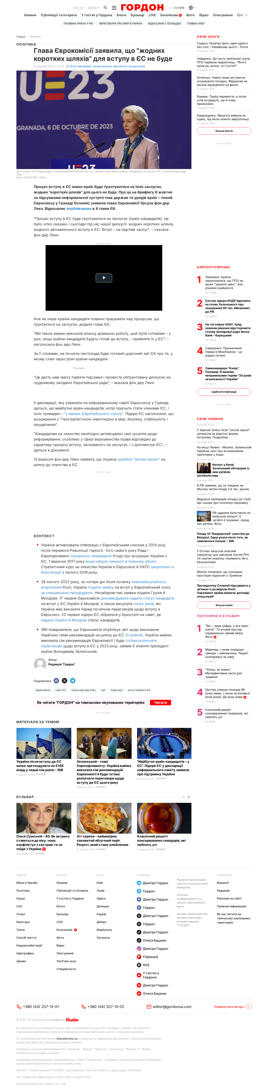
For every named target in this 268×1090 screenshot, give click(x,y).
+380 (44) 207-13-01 (41, 1006)
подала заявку (101, 587)
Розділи (62, 875)
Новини (30, 15)
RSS (146, 965)
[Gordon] (142, 8)
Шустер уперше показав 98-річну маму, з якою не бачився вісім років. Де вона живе (227, 693)
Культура (23, 922)
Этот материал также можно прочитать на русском (107, 66)
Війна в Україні (26, 883)
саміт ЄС (61, 690)
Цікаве (21, 961)
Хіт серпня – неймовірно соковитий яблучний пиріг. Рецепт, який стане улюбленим (103, 840)
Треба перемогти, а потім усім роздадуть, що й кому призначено (221, 100)
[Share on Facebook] (56, 681)
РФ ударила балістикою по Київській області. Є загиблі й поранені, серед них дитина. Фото (224, 518)
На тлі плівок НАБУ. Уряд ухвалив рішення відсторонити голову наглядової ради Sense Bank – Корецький (227, 330)
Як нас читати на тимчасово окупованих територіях (233, 918)
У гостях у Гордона (96, 15)
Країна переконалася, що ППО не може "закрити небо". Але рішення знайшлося (224, 282)
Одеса (101, 898)
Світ (19, 906)
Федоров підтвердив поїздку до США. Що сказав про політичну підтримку (224, 501)
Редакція (223, 890)
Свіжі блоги (208, 36)
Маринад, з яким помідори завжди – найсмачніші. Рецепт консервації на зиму (226, 653)
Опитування (223, 15)
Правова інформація (231, 906)
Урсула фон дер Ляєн (83, 690)
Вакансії (223, 883)
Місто (100, 875)
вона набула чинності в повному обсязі (121, 561)
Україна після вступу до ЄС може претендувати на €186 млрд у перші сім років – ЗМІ (40, 766)
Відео (204, 15)
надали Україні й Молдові (64, 620)
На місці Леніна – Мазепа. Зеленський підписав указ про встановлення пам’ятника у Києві (224, 450)
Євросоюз (117, 690)
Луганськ (103, 937)
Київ (100, 883)
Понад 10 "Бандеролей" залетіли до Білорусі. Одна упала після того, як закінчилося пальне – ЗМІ (223, 537)
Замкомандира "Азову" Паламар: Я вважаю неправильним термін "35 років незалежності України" (228, 373)
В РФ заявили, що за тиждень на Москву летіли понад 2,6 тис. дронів (223, 487)
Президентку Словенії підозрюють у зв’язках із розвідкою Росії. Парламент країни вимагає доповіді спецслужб (223, 591)
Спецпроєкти (66, 969)
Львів (100, 890)
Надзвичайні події (29, 945)
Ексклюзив (169, 15)
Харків (101, 914)
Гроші (20, 898)
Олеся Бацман (154, 940)
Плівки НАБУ (196, 23)
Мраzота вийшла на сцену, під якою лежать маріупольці (223, 117)
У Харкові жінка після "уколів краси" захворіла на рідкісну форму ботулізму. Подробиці (223, 433)
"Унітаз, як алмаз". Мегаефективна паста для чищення (223, 673)
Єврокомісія (43, 690)
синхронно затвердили (91, 556)
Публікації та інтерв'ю (59, 15)
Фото (190, 15)
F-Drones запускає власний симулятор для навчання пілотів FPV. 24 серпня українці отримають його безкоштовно (223, 556)
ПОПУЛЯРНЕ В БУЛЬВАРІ (218, 616)
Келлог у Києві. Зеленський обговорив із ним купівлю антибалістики (223, 470)
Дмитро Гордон (155, 883)
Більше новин (224, 605)
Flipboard (150, 957)
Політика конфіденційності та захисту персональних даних (191, 900)
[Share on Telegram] (72, 681)
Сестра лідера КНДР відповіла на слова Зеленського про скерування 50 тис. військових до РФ (227, 306)
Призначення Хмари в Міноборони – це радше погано (223, 351)
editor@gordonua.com (172, 1006)
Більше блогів (224, 130)
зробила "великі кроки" (139, 459)
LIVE (152, 15)
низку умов (143, 604)
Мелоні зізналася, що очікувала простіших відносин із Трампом (220, 573)
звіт (103, 690)
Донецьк (103, 906)
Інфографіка (25, 953)
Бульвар (137, 15)
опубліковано (79, 208)
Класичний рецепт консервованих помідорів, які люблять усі (161, 840)
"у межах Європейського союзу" (93, 414)
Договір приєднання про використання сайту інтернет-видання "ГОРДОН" (192, 919)
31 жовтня (134, 635)
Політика (35, 36)
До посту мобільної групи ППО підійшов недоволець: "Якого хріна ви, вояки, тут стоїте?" (223, 62)
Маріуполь (104, 930)
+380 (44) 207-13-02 (106, 1006)
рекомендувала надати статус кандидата (137, 598)
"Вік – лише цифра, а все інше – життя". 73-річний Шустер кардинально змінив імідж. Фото (227, 631)
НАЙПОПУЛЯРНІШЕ (213, 267)
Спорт (21, 914)
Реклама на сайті (229, 898)
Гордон (20, 36)
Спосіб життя (26, 937)
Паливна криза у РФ (78, 23)
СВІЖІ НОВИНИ (210, 419)
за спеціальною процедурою (67, 593)
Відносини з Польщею (164, 23)
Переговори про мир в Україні (120, 23)
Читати (160, 702)
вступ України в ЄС (139, 690)
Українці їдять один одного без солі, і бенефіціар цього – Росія (223, 45)
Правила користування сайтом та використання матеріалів (192, 883)
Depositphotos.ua (67, 1038)
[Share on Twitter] (64, 681)
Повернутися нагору (229, 1006)
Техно (20, 930)
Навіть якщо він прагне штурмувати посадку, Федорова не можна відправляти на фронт (222, 81)
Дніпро (101, 922)
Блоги (121, 15)
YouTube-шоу (66, 961)
